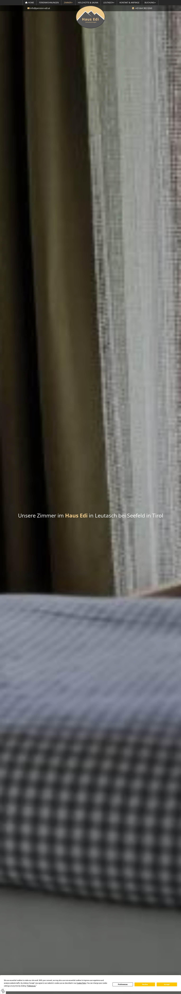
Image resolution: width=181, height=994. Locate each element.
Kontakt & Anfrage (129, 2)
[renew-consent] (3, 991)
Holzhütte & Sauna (88, 2)
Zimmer (67, 2)
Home (31, 2)
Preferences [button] (31, 986)
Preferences (123, 984)
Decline (145, 984)
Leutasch (108, 2)
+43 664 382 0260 (143, 8)
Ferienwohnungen (49, 2)
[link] (68, 2)
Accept (167, 984)
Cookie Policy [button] (81, 983)
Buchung (149, 2)
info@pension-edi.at (40, 8)
